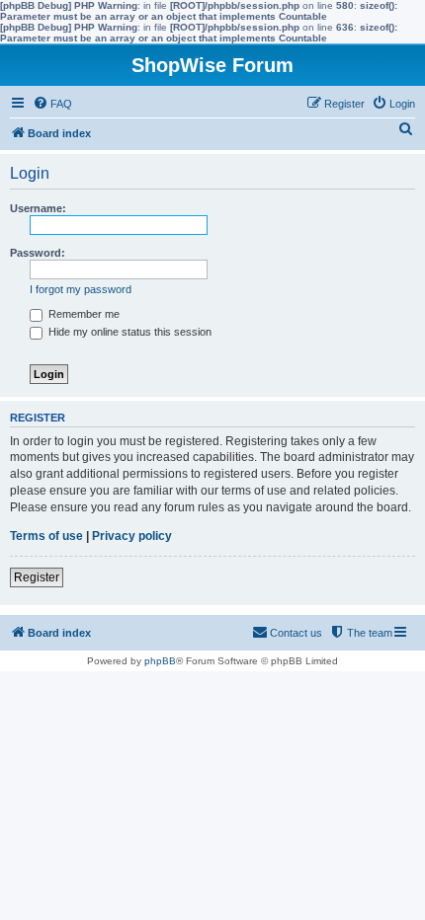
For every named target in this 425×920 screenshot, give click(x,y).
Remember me (82, 314)
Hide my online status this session (128, 332)
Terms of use (46, 536)
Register (36, 577)
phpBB (160, 660)
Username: (38, 208)
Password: (37, 253)
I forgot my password (80, 289)
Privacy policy (132, 536)
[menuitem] (52, 103)
